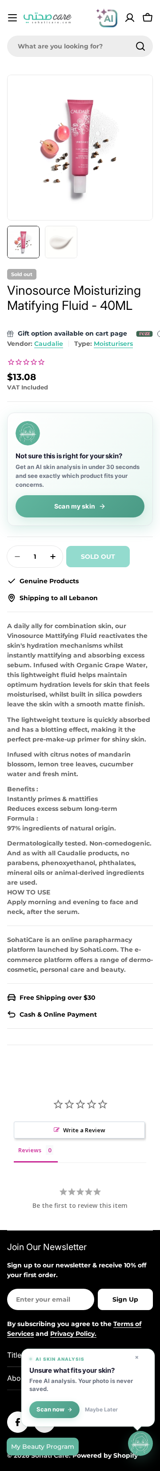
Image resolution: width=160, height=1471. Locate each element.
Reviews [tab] (29, 1150)
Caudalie (48, 344)
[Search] (140, 46)
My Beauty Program (42, 1447)
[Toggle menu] (12, 17)
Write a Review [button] (84, 1130)
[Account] (129, 17)
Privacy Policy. (73, 1334)
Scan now (50, 1409)
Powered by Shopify (105, 1455)
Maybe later (101, 1410)
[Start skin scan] (140, 1443)
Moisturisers (113, 344)
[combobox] (80, 46)
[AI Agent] (106, 17)
